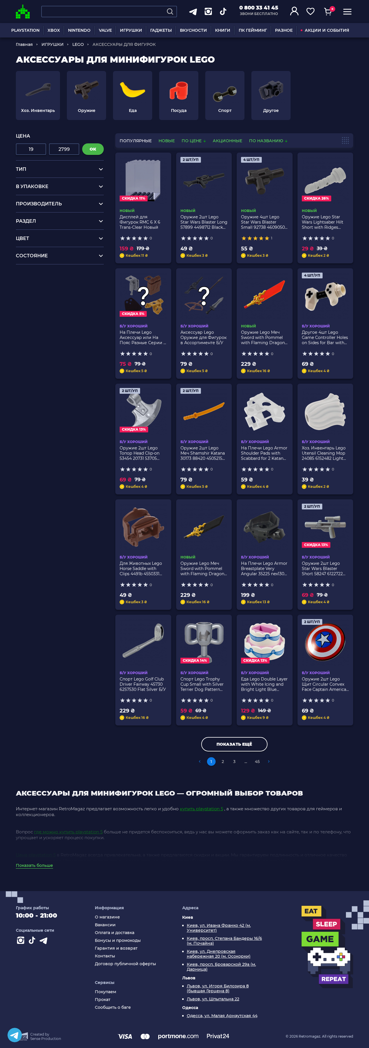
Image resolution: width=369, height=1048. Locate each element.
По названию (266, 140)
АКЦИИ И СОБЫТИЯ (327, 30)
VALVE (105, 30)
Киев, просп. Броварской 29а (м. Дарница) (221, 967)
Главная (24, 44)
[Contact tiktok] (33, 941)
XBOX (54, 30)
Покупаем (105, 991)
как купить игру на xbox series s (53, 284)
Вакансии (105, 925)
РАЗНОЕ (284, 30)
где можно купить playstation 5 (68, 832)
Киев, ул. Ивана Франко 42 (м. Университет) (219, 928)
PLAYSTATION (25, 30)
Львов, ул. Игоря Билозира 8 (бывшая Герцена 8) (218, 988)
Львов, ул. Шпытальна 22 (213, 999)
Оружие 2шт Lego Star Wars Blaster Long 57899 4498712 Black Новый (203, 222)
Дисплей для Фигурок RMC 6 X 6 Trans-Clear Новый (140, 222)
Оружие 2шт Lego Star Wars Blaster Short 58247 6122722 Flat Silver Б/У (322, 568)
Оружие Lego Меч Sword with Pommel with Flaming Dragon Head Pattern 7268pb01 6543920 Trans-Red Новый (264, 337)
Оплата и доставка (114, 932)
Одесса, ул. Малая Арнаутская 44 (222, 1015)
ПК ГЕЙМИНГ (253, 30)
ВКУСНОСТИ (193, 30)
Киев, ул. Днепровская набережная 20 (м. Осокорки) (219, 954)
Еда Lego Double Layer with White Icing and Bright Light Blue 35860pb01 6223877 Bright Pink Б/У (264, 684)
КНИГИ (222, 30)
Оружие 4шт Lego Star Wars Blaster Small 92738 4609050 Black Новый (263, 222)
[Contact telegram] (44, 941)
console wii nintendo (40, 289)
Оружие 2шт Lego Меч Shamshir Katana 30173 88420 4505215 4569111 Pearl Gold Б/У (202, 453)
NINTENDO (79, 30)
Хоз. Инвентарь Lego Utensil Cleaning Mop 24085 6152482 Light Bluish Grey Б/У (324, 453)
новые (167, 140)
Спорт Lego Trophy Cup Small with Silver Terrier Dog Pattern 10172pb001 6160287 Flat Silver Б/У (202, 684)
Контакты (105, 956)
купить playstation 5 (201, 808)
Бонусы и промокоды (118, 940)
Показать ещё (234, 744)
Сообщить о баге (113, 1007)
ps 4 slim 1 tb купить (39, 300)
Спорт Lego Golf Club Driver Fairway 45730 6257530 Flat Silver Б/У (143, 684)
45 (257, 761)
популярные (136, 140)
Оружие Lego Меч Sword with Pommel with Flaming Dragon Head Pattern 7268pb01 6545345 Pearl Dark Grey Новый (203, 568)
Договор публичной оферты (125, 963)
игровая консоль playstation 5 (51, 273)
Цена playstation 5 (36, 855)
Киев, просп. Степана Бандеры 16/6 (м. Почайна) (224, 941)
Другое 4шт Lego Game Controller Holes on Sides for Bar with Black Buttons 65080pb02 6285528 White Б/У (325, 337)
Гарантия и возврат (116, 948)
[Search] (170, 11)
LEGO (78, 44)
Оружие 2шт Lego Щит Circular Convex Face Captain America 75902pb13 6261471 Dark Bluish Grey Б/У (324, 684)
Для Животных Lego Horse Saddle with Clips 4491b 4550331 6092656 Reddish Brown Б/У (141, 568)
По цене (192, 140)
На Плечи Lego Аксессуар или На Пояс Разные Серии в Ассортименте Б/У (143, 337)
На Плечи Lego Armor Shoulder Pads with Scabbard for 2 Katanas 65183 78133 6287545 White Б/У (264, 453)
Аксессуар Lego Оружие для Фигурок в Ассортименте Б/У (203, 337)
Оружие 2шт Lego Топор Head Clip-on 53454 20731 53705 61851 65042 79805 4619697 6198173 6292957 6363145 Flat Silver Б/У (141, 453)
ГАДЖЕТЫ (161, 30)
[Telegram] (14, 1035)
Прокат (102, 999)
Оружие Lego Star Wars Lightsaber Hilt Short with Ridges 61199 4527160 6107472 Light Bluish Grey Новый (324, 222)
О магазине (107, 917)
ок (93, 149)
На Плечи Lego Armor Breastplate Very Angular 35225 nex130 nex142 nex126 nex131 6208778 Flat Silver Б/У (264, 568)
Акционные (227, 140)
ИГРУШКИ (131, 30)
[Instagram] (21, 941)
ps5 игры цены (34, 278)
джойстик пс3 (32, 295)
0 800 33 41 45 (258, 8)
